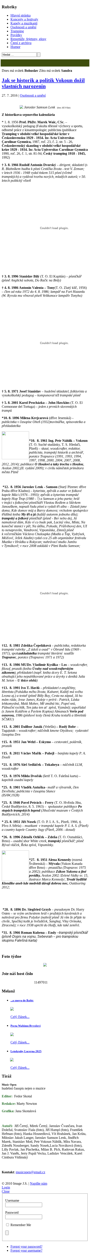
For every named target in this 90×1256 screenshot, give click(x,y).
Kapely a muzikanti (23, 23)
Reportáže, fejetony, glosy (28, 39)
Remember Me (20, 1225)
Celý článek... (19, 1017)
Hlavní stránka (20, 15)
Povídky (16, 35)
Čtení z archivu (20, 43)
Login (6, 1187)
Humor (15, 47)
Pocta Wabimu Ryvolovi (25, 1025)
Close (6, 1191)
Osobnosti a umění (23, 27)
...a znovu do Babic (22, 1000)
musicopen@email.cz (30, 1172)
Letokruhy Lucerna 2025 (26, 1051)
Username (12, 1200)
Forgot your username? (26, 1250)
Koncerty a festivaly (24, 19)
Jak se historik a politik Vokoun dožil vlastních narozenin (43, 83)
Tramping (17, 31)
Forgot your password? (26, 1246)
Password (12, 1212)
